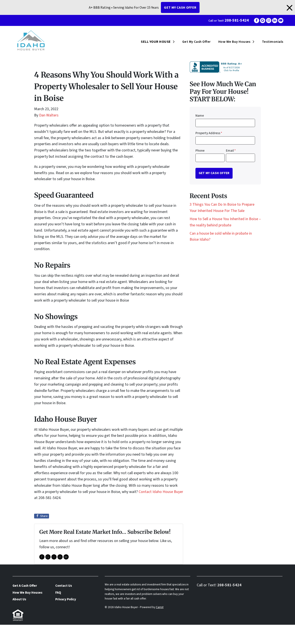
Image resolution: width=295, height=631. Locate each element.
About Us (19, 599)
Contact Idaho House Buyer (161, 491)
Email (231, 150)
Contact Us (63, 585)
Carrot (159, 607)
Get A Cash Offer (25, 585)
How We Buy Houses (234, 41)
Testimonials (272, 41)
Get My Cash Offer (180, 7)
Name (199, 115)
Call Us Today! (11, 627)
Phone (200, 150)
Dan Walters (49, 115)
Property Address (208, 133)
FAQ (58, 592)
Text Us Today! (41, 627)
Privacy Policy (65, 599)
